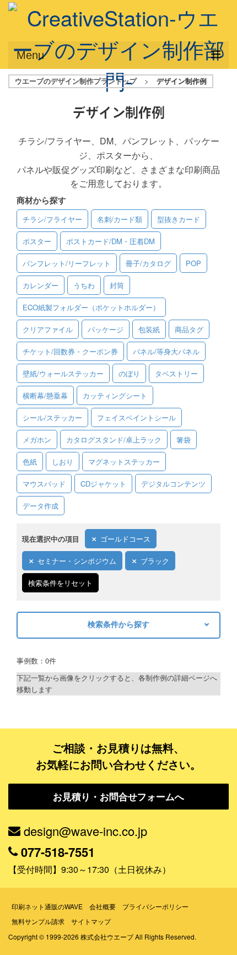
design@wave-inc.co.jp (85, 830)
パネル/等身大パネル (166, 351)
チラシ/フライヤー (52, 219)
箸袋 (183, 439)
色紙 (30, 461)
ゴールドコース (125, 538)
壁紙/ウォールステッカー (63, 373)
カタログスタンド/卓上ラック (113, 439)
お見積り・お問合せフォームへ (118, 796)
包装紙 (149, 329)
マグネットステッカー (124, 461)
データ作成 (40, 505)
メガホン (37, 439)
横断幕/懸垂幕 (45, 395)
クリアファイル (48, 329)
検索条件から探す (118, 623)
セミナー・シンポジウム (76, 560)
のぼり (129, 373)
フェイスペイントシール (136, 417)
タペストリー (176, 373)
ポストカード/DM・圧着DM (110, 241)
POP (193, 263)
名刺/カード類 (119, 219)
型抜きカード (178, 219)
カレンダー (40, 285)
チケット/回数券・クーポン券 (70, 351)
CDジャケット (103, 483)
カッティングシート (115, 395)
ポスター (37, 241)
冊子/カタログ (148, 263)
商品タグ (189, 329)
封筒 (117, 285)
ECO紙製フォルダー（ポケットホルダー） (91, 307)
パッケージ (105, 329)
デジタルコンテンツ (173, 483)
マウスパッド (44, 483)
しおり (62, 461)
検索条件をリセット (60, 583)
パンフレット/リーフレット (67, 263)
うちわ (84, 285)
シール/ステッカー (52, 417)
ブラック (155, 560)
